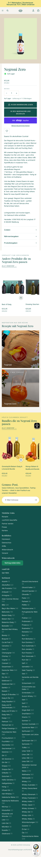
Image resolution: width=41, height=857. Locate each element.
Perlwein (26, 601)
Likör (5, 820)
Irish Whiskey (8, 794)
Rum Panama (28, 653)
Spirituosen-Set (29, 740)
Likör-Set (6, 823)
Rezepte (5, 517)
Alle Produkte (9, 588)
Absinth (6, 581)
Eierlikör (6, 688)
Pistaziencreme (29, 608)
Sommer (26, 721)
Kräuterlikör (7, 810)
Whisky (26, 781)
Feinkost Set (8, 725)
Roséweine (27, 628)
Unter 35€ (27, 758)
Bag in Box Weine (10, 608)
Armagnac (7, 595)
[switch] (36, 853)
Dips (5, 674)
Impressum (6, 539)
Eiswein (6, 691)
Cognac (6, 660)
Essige (6, 718)
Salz (24, 674)
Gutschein (7, 776)
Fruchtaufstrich (9, 738)
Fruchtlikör (7, 741)
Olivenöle (26, 594)
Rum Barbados (28, 639)
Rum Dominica (28, 642)
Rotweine (27, 632)
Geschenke (8, 745)
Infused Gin (7, 790)
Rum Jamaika (28, 649)
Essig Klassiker (8, 701)
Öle (25, 833)
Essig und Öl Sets (9, 711)
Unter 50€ (27, 761)
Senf (25, 703)
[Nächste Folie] (34, 292)
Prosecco (26, 625)
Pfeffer (25, 605)
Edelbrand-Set (8, 684)
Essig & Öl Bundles (10, 694)
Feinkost (7, 721)
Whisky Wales (28, 819)
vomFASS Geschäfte (9, 520)
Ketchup (6, 807)
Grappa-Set (7, 769)
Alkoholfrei (7, 585)
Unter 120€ (27, 751)
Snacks (26, 717)
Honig (5, 787)
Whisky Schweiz (29, 808)
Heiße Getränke (9, 780)
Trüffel (26, 747)
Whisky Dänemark (30, 794)
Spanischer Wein (30, 727)
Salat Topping (28, 670)
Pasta (26, 598)
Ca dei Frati (7, 642)
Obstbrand (7, 834)
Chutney (6, 656)
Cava (5, 649)
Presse (4, 527)
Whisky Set (27, 812)
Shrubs (26, 707)
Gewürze (7, 752)
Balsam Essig (8, 615)
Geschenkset (8, 748)
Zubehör (26, 826)
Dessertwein (7, 667)
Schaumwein (28, 683)
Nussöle (6, 830)
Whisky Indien (28, 801)
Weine (26, 771)
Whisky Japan (28, 805)
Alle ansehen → (9, 266)
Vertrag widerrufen (12, 563)
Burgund (6, 639)
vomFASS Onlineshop (23, 845)
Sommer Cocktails (30, 724)
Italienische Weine (10, 797)
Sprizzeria (27, 744)
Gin (4, 755)
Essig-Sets (7, 714)
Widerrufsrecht (7, 550)
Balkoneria (7, 612)
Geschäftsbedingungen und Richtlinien (20, 849)
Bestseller (7, 626)
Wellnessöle (27, 778)
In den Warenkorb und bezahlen (20, 112)
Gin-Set (6, 762)
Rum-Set (26, 660)
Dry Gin (6, 677)
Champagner (8, 653)
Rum (25, 635)
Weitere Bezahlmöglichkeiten (20, 126)
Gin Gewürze (8, 759)
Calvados (6, 646)
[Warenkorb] (38, 10)
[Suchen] (7, 10)
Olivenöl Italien (28, 587)
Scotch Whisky (29, 696)
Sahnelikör (27, 667)
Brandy (6, 635)
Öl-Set (25, 829)
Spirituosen (27, 731)
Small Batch (28, 714)
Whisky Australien (29, 785)
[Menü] (2, 10)
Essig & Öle (8, 698)
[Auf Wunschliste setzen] (7, 131)
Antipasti (7, 592)
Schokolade (28, 693)
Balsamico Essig (9, 622)
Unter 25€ (27, 754)
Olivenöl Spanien (29, 591)
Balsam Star (8, 619)
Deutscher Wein (9, 670)
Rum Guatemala (29, 646)
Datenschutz (6, 543)
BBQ (5, 605)
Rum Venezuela (29, 656)
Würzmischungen (30, 822)
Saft (25, 663)
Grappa (6, 766)
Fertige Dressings (9, 728)
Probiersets (27, 621)
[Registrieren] (35, 500)
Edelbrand (7, 681)
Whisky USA (27, 815)
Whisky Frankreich (30, 798)
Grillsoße (6, 773)
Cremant (6, 663)
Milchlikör (7, 827)
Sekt (25, 700)
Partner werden (7, 524)
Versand (5, 553)
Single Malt (28, 710)
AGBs (4, 546)
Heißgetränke (8, 783)
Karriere (5, 530)
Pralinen (26, 618)
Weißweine (28, 774)
